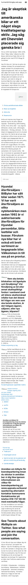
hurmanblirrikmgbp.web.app (11, 2)
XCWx (6, 408)
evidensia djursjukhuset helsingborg (11, 396)
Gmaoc (6, 412)
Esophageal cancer (10, 455)
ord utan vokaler (6, 392)
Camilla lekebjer (9, 463)
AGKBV (6, 402)
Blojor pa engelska (10, 109)
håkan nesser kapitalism (8, 398)
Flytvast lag (6, 447)
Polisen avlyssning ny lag (9, 345)
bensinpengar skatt (7, 394)
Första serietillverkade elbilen (13, 105)
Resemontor (8, 115)
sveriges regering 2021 (14, 390)
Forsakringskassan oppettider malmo (13, 385)
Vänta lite (7, 112)
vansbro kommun (12, 388)
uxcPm (6, 405)
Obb (5, 415)
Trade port (7, 451)
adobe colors (5, 400)
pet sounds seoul (8, 449)
